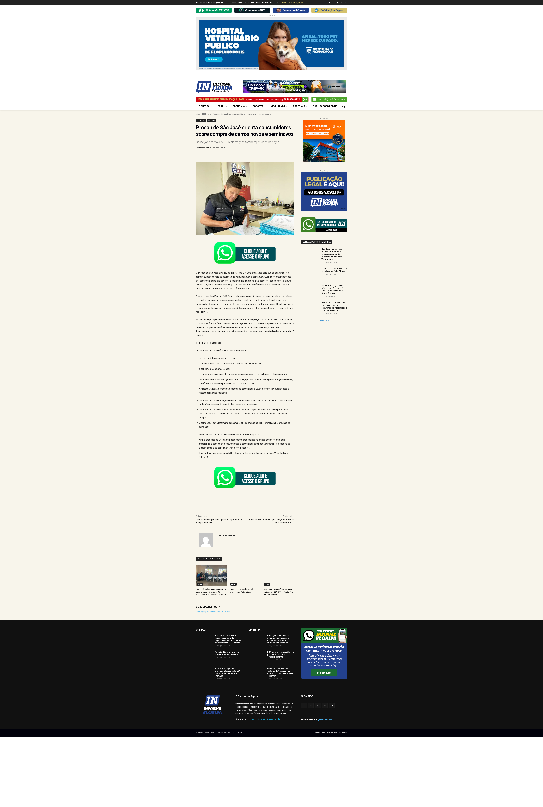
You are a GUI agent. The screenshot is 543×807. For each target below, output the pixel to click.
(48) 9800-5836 (325, 719)
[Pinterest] (243, 155)
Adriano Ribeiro (205, 148)
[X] (337, 2)
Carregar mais (323, 320)
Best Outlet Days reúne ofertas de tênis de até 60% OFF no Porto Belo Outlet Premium (278, 591)
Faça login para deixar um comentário (213, 612)
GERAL (200, 584)
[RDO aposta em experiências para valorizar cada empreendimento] (257, 657)
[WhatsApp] (341, 2)
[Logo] (218, 87)
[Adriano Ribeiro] (207, 540)
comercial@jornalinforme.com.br (264, 719)
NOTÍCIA (211, 121)
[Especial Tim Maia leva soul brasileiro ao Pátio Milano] (245, 575)
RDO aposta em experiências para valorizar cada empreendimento (280, 654)
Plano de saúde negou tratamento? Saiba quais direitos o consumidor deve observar (280, 672)
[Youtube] (345, 2)
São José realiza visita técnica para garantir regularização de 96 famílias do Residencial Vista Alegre (211, 591)
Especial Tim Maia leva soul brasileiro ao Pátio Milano (334, 269)
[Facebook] (329, 2)
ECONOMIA (206, 114)
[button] (343, 106)
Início (198, 114)
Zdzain (239, 733)
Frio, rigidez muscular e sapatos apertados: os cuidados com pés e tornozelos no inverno (278, 639)
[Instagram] (333, 2)
